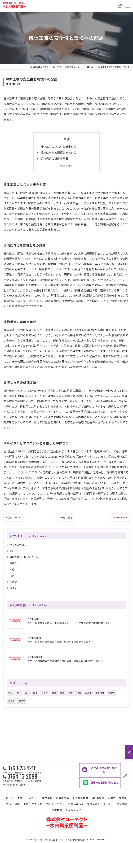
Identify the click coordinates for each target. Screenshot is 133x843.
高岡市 (111, 692)
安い (12, 551)
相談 (79, 692)
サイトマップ (73, 810)
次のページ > (120, 517)
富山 (27, 692)
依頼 (54, 692)
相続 (12, 575)
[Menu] (128, 6)
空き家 (13, 582)
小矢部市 (100, 692)
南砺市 (88, 692)
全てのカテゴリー (19, 544)
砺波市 (11, 700)
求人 (19, 692)
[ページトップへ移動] (126, 775)
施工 (71, 692)
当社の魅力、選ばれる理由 (24, 557)
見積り (45, 692)
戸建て (13, 563)
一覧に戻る (66, 517)
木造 (12, 569)
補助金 (13, 588)
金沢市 (22, 700)
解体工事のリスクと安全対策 (59, 146)
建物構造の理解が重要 (54, 158)
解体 (35, 692)
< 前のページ (13, 517)
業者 (62, 692)
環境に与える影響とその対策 (59, 152)
